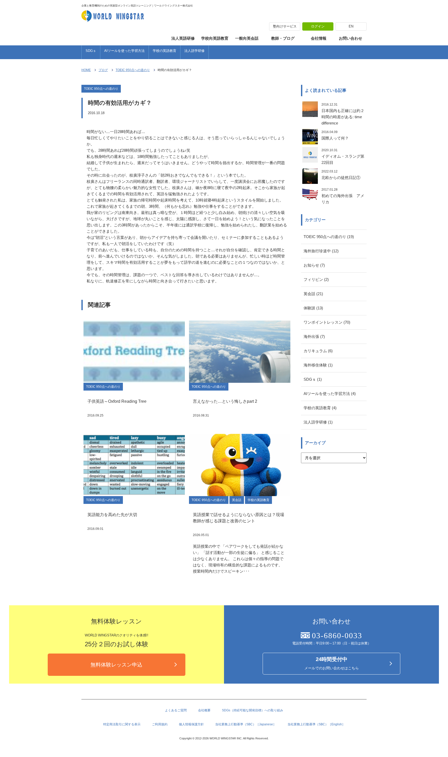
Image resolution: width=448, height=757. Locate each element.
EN (351, 26)
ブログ (103, 70)
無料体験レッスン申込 (116, 665)
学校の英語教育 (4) (320, 408)
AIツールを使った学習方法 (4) (330, 393)
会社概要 (204, 710)
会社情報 (318, 38)
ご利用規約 (159, 724)
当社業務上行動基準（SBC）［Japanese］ (245, 724)
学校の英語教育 (164, 51)
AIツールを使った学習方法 (124, 51)
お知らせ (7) (314, 265)
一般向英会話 (246, 38)
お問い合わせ (350, 38)
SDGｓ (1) (313, 379)
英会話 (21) (313, 293)
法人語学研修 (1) (318, 422)
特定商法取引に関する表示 (122, 724)
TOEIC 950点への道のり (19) (329, 236)
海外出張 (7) (314, 336)
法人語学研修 (194, 51)
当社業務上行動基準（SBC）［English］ (316, 724)
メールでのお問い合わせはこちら (331, 663)
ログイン (318, 26)
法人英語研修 (183, 38)
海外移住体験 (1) (318, 365)
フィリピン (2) (316, 279)
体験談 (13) (313, 308)
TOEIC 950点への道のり (133, 70)
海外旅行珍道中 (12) (321, 251)
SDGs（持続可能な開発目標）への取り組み (252, 710)
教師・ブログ (283, 38)
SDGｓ (91, 51)
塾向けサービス (285, 26)
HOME (86, 70)
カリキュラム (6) (318, 351)
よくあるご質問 (176, 710)
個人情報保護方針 (191, 724)
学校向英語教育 (214, 38)
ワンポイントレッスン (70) (327, 322)
